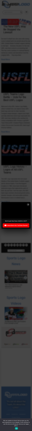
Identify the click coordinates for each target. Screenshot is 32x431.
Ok (16, 428)
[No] (30, 425)
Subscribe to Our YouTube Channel (17, 225)
